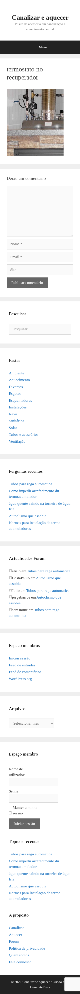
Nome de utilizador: (17, 772)
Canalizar (16, 928)
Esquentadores (20, 400)
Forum (14, 941)
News (13, 414)
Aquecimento (19, 380)
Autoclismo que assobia (27, 516)
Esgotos (15, 393)
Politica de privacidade (27, 948)
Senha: (14, 791)
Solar (13, 428)
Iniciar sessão (19, 658)
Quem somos (19, 955)
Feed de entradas (22, 665)
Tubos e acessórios (23, 434)
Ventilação (17, 441)
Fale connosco (20, 962)
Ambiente (16, 373)
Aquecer (15, 935)
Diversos (16, 387)
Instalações (18, 407)
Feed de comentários (25, 672)
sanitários (16, 421)
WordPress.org (20, 679)
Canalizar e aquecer (40, 17)
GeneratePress (40, 987)
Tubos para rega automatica (30, 484)
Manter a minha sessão (25, 810)
